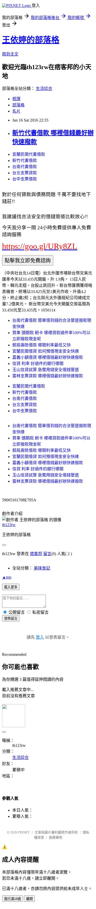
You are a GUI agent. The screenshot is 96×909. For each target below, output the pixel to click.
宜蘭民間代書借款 (28, 154)
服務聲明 (55, 837)
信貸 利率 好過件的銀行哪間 (37, 363)
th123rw (9, 524)
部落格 (18, 105)
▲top (6, 577)
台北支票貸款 (24, 173)
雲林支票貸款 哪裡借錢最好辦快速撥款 (47, 376)
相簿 (16, 99)
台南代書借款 (24, 166)
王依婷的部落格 (30, 39)
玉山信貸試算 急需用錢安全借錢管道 (45, 370)
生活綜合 (44, 88)
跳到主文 (10, 54)
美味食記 (42, 568)
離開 (29, 899)
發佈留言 (10, 618)
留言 (47, 554)
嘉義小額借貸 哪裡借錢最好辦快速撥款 (47, 357)
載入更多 (10, 587)
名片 (16, 111)
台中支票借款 (24, 179)
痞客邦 (36, 554)
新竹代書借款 (24, 160)
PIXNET (24, 832)
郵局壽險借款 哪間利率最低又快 (41, 345)
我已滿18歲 (12, 899)
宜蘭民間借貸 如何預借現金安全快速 (45, 351)
